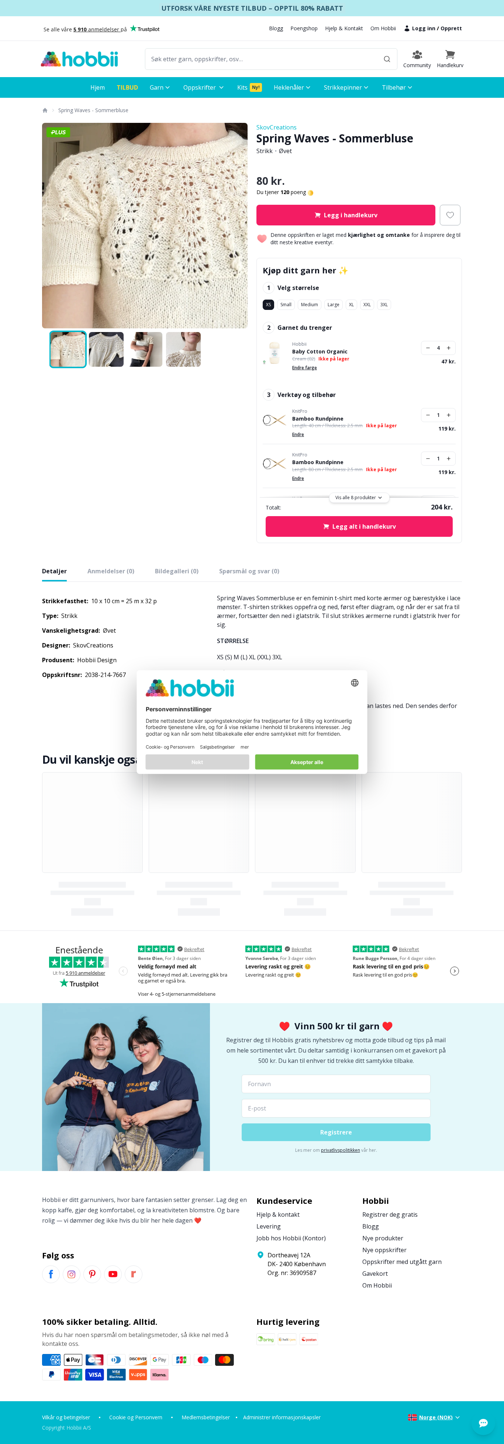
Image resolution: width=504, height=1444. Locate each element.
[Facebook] (51, 1274)
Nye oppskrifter (384, 1250)
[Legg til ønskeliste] (450, 215)
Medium (309, 304)
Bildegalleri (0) (177, 571)
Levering (268, 1226)
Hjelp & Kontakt (344, 28)
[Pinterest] (92, 1274)
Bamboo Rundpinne (318, 418)
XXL (367, 304)
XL (351, 304)
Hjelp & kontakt (278, 1214)
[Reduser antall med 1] (428, 348)
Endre (298, 434)
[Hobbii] (79, 59)
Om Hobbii (383, 28)
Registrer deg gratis (390, 1214)
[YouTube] (113, 1274)
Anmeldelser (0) (110, 571)
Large (333, 304)
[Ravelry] (133, 1274)
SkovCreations (276, 127)
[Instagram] (71, 1274)
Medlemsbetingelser (206, 1417)
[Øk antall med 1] (449, 348)
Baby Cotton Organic (320, 351)
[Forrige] (52, 225)
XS (268, 304)
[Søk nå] (387, 59)
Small (285, 304)
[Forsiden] (44, 110)
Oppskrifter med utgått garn (402, 1262)
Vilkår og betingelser (66, 1417)
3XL (384, 304)
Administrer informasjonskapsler (282, 1417)
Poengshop (304, 28)
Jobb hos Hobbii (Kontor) (291, 1238)
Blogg (276, 28)
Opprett (451, 28)
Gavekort (375, 1273)
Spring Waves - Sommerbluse (93, 110)
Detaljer (54, 571)
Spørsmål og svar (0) (249, 571)
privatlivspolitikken (340, 1150)
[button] (450, 59)
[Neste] (237, 225)
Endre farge (304, 368)
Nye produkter (382, 1238)
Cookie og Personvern (135, 1417)
